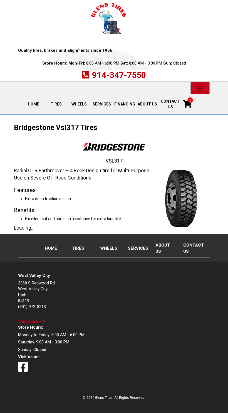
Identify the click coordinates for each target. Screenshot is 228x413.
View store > (29, 321)
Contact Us (170, 104)
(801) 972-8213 (32, 306)
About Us (147, 104)
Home (36, 104)
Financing (124, 104)
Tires (56, 104)
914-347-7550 (119, 75)
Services (102, 104)
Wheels (79, 104)
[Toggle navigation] (200, 88)
